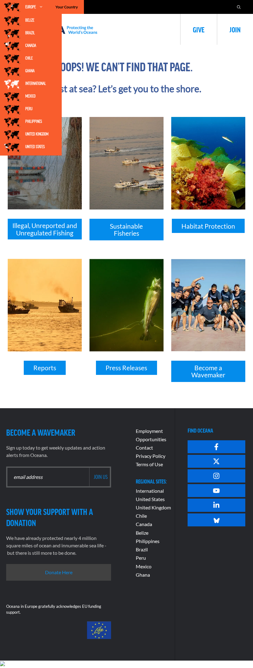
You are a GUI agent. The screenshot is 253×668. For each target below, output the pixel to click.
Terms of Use (149, 464)
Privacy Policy (150, 456)
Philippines (33, 121)
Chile (29, 58)
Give (199, 29)
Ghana (30, 70)
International (35, 83)
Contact (144, 447)
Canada (30, 45)
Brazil (30, 33)
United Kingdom (36, 134)
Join (235, 29)
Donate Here (59, 572)
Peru (28, 108)
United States (35, 146)
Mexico (30, 96)
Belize (29, 20)
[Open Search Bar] (239, 7)
